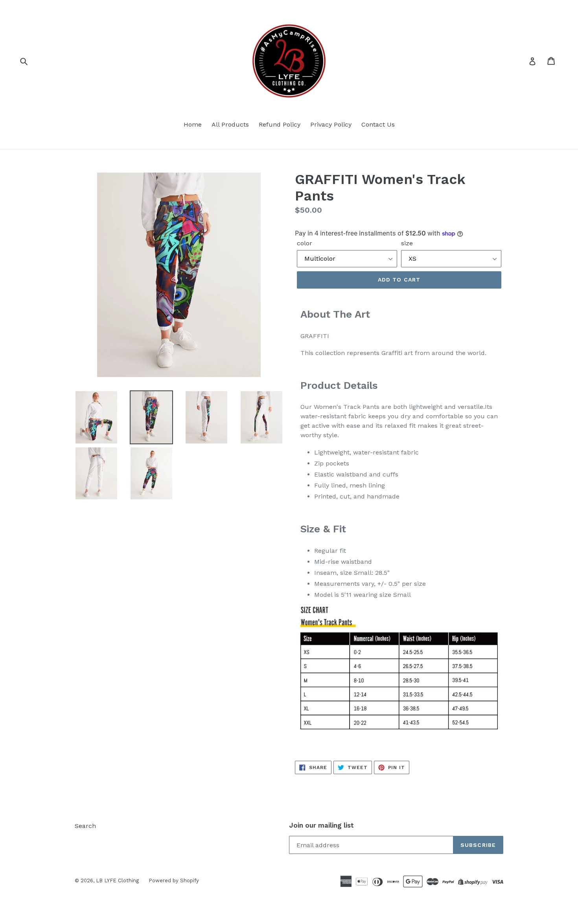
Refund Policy (279, 124)
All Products (230, 124)
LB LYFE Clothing (117, 880)
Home (193, 124)
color (304, 243)
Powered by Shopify (174, 880)
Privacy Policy (331, 124)
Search (85, 826)
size (407, 243)
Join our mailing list (321, 825)
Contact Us (378, 124)
